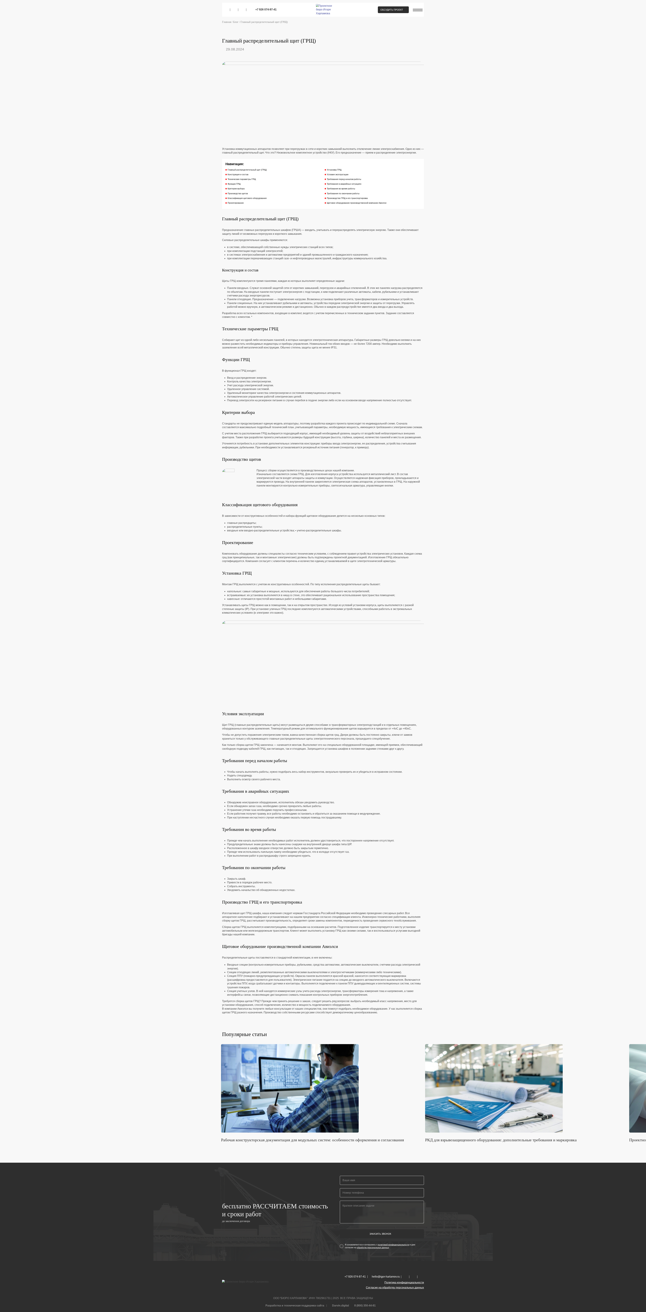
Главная (226, 22)
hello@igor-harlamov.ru (386, 1276)
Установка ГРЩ (334, 170)
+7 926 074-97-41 (266, 9)
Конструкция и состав (238, 174)
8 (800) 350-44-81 (365, 1305)
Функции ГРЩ (234, 184)
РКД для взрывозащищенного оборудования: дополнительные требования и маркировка (501, 1140)
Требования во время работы (341, 189)
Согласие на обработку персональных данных (395, 1287)
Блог (236, 22)
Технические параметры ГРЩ (242, 179)
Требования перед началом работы (344, 179)
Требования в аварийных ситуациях (344, 184)
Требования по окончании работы (343, 193)
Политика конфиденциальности (404, 1282)
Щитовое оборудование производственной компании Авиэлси (356, 203)
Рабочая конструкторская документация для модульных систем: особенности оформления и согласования (312, 1140)
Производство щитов (238, 193)
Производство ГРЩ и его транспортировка (347, 198)
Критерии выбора (236, 189)
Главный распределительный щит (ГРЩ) (247, 170)
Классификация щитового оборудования (247, 198)
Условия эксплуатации (337, 174)
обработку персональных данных (373, 1247)
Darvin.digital (340, 1305)
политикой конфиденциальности (393, 1245)
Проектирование (236, 203)
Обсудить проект (391, 9)
